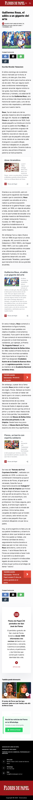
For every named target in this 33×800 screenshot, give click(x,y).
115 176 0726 (10, 768)
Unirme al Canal (15, 730)
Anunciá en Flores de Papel (10, 747)
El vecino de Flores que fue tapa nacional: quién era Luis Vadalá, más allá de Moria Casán (16, 703)
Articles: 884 (16, 667)
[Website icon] (16, 662)
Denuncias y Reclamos (9, 749)
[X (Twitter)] (13, 56)
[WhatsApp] (20, 56)
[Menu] (30, 3)
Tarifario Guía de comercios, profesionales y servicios (16, 752)
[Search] (26, 3)
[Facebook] (5, 56)
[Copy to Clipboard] (5, 61)
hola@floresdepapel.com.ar (14, 774)
